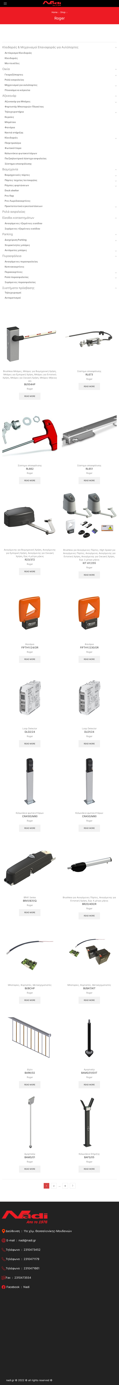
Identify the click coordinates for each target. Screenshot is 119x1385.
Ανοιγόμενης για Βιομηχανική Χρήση (22, 549)
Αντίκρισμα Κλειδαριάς (18, 52)
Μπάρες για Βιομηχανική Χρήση (39, 371)
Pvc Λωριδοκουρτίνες (18, 200)
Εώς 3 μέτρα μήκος (89, 559)
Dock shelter (12, 190)
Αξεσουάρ (9, 96)
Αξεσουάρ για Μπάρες (18, 101)
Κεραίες (9, 117)
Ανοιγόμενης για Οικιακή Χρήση (97, 556)
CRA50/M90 (89, 816)
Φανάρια (29, 644)
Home (54, 12)
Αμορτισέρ (89, 1069)
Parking (7, 234)
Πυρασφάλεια (11, 256)
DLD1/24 (89, 731)
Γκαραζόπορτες (14, 74)
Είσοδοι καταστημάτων (18, 218)
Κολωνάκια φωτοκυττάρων (30, 813)
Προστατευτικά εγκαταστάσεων (24, 206)
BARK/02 (30, 1072)
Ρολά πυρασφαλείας (17, 277)
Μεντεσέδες (12, 63)
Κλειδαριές (11, 58)
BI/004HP (29, 384)
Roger (30, 388)
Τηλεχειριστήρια (14, 111)
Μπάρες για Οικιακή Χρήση (24, 377)
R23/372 (30, 559)
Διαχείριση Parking (16, 239)
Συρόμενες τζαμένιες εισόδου (22, 228)
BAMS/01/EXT (89, 1072)
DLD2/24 (30, 731)
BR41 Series (30, 897)
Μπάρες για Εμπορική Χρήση (18, 374)
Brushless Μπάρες (12, 371)
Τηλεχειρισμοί (13, 292)
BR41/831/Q (30, 900)
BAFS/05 (89, 1157)
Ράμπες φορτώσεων (17, 185)
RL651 (89, 468)
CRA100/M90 (29, 816)
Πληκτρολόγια (13, 142)
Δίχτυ (30, 1069)
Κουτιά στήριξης (14, 132)
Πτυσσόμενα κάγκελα (17, 90)
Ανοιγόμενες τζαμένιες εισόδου (23, 223)
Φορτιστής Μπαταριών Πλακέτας (24, 106)
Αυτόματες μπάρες (16, 250)
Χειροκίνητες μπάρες (17, 245)
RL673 (89, 374)
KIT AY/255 (89, 563)
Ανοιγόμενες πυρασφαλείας (21, 261)
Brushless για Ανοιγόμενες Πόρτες (80, 550)
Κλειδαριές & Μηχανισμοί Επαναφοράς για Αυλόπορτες (40, 47)
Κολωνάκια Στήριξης (89, 1154)
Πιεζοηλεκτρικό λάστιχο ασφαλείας (26, 158)
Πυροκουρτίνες (14, 271)
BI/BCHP (30, 988)
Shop (63, 12)
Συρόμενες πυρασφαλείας (20, 282)
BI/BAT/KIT (89, 988)
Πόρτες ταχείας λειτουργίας (21, 180)
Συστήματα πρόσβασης (18, 288)
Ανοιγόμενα (91, 553)
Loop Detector (29, 728)
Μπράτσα (10, 122)
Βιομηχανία (10, 169)
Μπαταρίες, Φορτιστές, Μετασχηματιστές (30, 985)
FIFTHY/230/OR (89, 647)
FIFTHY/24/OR (29, 647)
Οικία (6, 69)
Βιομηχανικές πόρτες (17, 174)
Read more (29, 396)
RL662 (30, 468)
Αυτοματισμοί (13, 297)
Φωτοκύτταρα (13, 148)
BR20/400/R (89, 904)
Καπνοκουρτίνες (14, 266)
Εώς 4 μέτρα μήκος (34, 556)
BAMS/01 (29, 1157)
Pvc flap (9, 195)
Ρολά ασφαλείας (14, 79)
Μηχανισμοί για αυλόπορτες (21, 85)
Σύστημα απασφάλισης (89, 371)
